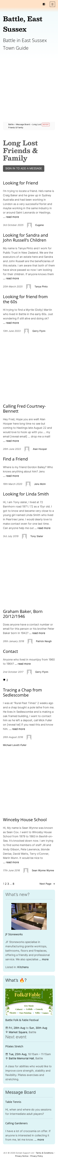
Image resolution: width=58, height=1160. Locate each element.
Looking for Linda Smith (26, 494)
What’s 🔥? (16, 980)
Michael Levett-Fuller (14, 745)
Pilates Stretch (14, 1046)
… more (43, 959)
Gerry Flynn (38, 330)
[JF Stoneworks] (29, 916)
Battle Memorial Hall (21, 1058)
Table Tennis (13, 1102)
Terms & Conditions (44, 1153)
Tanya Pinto (41, 286)
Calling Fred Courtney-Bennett (24, 409)
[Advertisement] (29, 92)
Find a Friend (15, 459)
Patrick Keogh (44, 641)
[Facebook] (43, 4)
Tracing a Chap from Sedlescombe (22, 692)
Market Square (18, 1032)
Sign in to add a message (23, 168)
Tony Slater (36, 536)
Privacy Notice (21, 1156)
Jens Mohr (40, 483)
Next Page (47, 883)
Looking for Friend (20, 183)
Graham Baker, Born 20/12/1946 (23, 614)
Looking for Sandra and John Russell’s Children (25, 238)
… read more (11, 216)
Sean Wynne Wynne (43, 870)
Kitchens (23, 967)
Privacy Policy (36, 1156)
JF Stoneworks (14, 934)
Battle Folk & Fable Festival (22, 1020)
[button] (52, 4)
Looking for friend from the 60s (25, 299)
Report (46, 125)
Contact (10, 651)
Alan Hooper (40, 448)
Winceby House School (25, 819)
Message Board (20, 1092)
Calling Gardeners (16, 1123)
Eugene (39, 225)
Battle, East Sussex (22, 23)
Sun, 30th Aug (38, 1027)
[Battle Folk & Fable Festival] (29, 1002)
